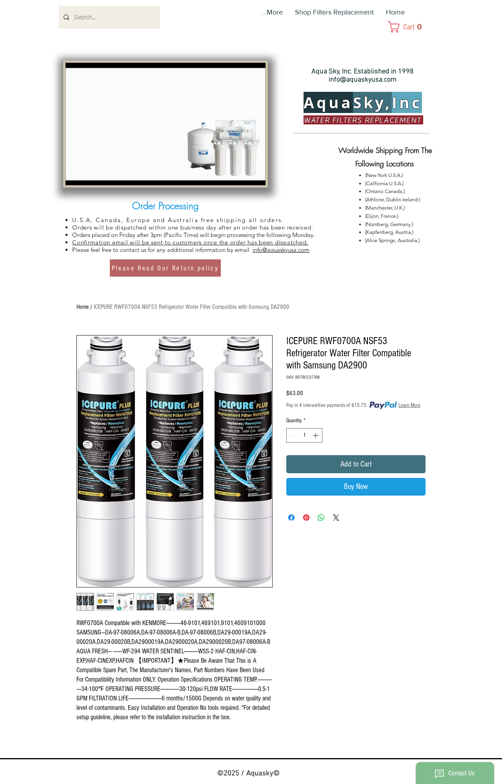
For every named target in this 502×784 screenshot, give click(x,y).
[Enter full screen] (255, 175)
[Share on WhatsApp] (321, 517)
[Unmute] (89, 175)
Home (82, 306)
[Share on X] (336, 517)
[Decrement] (292, 435)
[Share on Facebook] (291, 517)
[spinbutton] (304, 435)
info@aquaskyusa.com (363, 80)
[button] (413, 27)
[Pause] (76, 175)
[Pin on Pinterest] (306, 517)
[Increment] (316, 435)
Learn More (409, 405)
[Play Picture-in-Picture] (241, 175)
